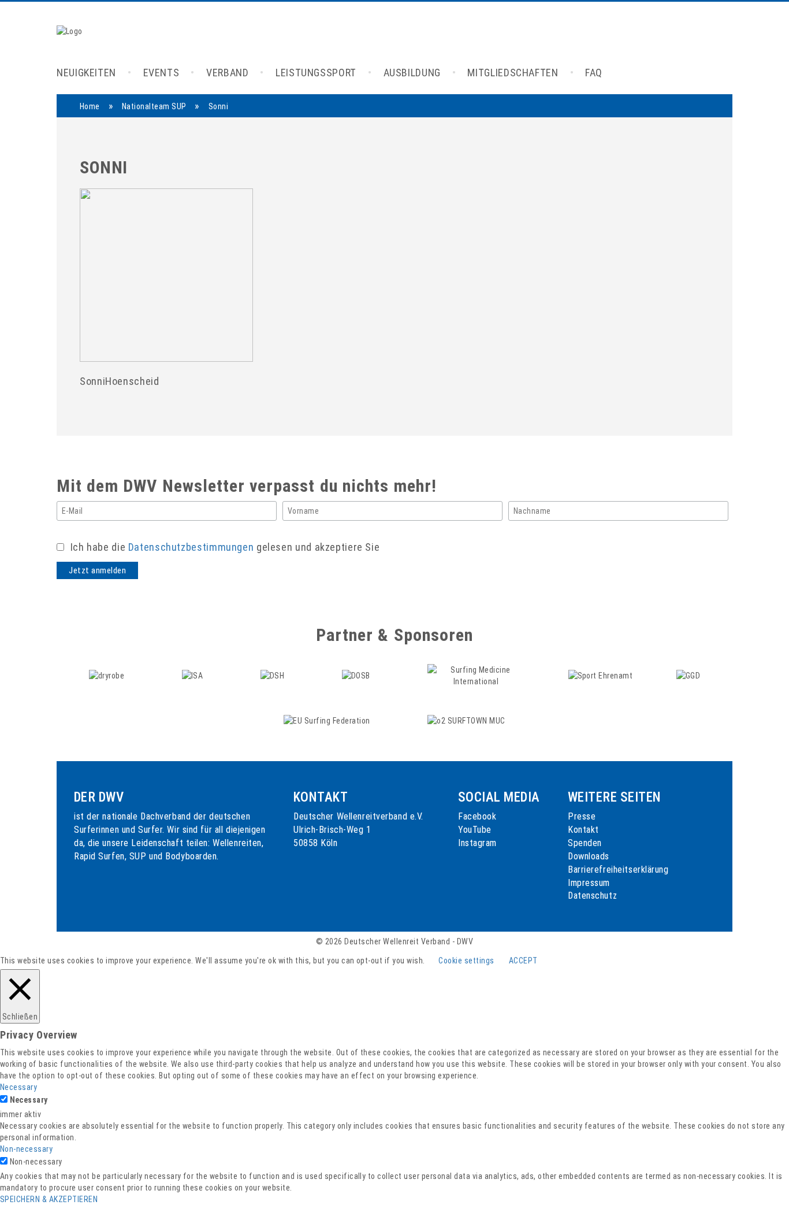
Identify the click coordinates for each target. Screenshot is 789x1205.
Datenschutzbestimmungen (191, 547)
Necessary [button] (18, 1087)
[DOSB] (357, 675)
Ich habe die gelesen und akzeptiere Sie (223, 547)
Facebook (477, 816)
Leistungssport (316, 72)
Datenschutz (592, 895)
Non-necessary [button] (26, 1149)
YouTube (475, 829)
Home (90, 106)
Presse (582, 816)
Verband (227, 72)
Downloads (588, 856)
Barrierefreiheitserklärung (618, 869)
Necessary (29, 1099)
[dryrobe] (107, 675)
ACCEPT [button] (523, 960)
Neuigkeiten (86, 72)
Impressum (589, 882)
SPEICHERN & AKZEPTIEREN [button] (49, 1199)
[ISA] (193, 675)
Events (161, 72)
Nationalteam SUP (154, 106)
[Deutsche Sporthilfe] (273, 675)
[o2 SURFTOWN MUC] (466, 720)
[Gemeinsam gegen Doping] (688, 675)
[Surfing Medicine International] (477, 675)
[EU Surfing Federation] (328, 720)
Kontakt (583, 829)
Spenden (585, 842)
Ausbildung (412, 72)
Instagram (477, 842)
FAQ (593, 72)
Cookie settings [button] (466, 960)
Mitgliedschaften (512, 72)
